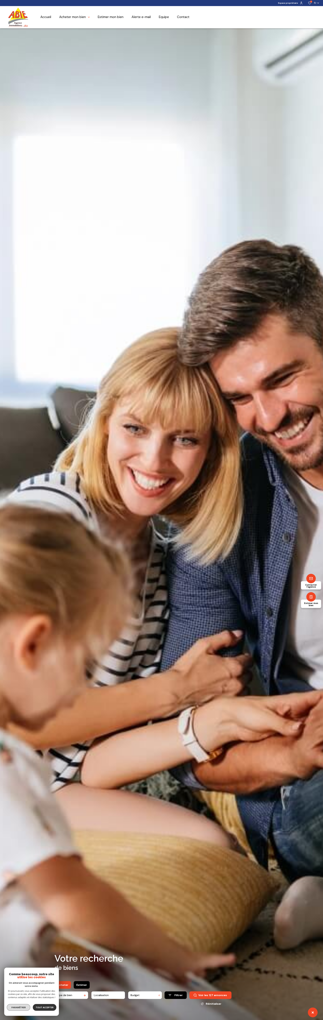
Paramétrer (18, 1007)
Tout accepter (44, 1007)
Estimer (81, 985)
